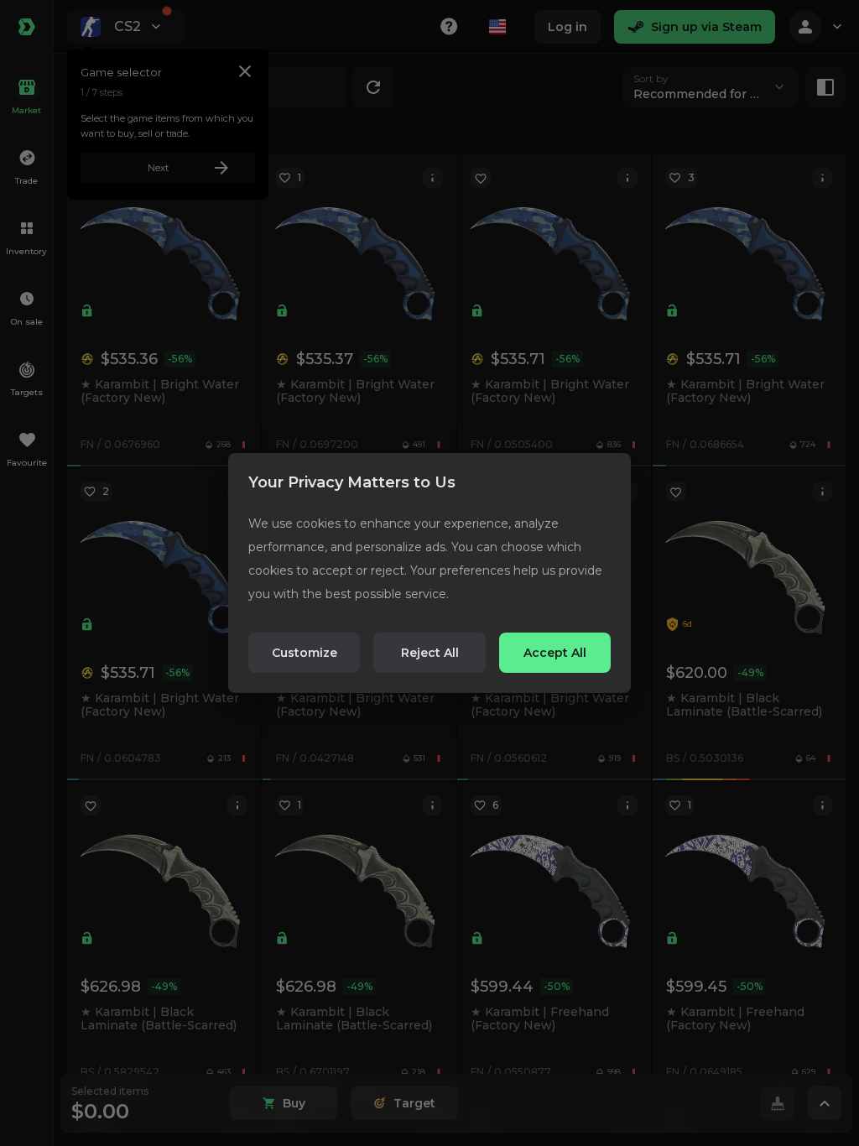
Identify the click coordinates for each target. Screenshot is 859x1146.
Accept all (554, 652)
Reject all (430, 652)
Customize (304, 652)
